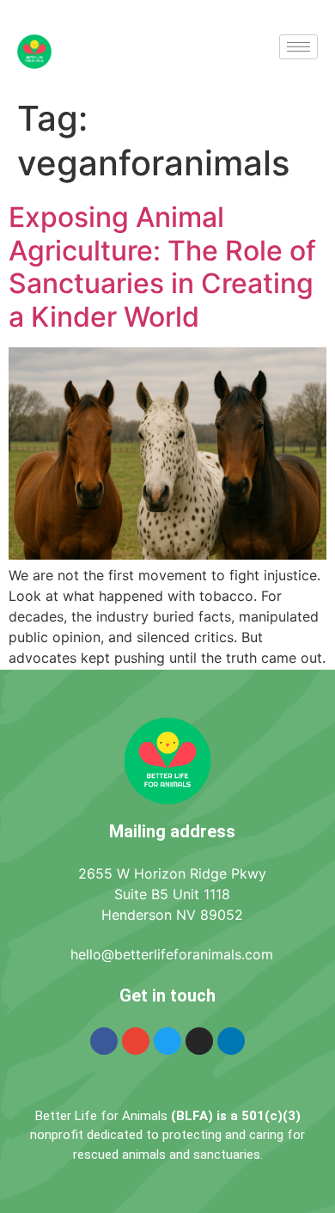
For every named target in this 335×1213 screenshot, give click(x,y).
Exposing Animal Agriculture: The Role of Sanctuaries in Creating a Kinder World (162, 266)
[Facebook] (104, 1041)
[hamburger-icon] (298, 46)
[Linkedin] (231, 1041)
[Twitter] (167, 1041)
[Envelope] (135, 1041)
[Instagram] (199, 1041)
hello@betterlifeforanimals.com (171, 954)
